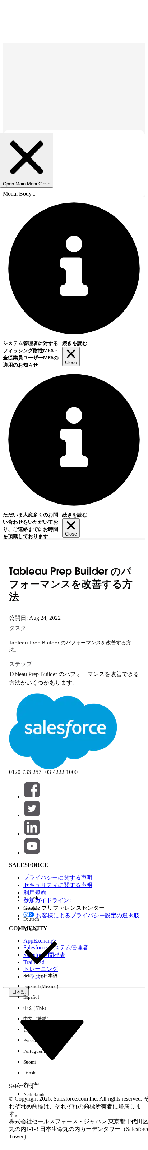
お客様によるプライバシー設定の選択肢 (87, 915)
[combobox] (52, 1038)
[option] (40, 897)
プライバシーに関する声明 (57, 877)
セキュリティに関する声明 (57, 885)
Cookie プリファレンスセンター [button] (64, 908)
